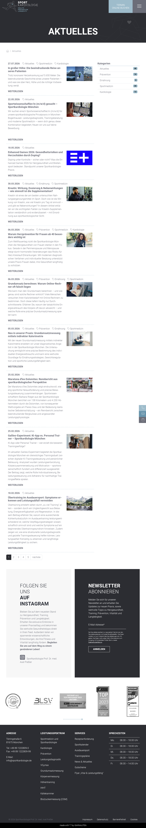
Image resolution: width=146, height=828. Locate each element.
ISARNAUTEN (80, 825)
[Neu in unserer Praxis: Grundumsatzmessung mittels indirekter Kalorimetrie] (79, 338)
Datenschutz (102, 819)
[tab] (64, 719)
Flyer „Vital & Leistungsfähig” (89, 773)
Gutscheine (80, 767)
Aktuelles (104, 68)
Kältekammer (47, 793)
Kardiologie (105, 92)
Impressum (87, 819)
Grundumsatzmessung (51, 770)
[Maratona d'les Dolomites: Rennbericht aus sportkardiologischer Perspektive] (79, 384)
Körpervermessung (49, 776)
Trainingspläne (82, 756)
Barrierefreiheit (119, 819)
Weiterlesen (15, 91)
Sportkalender (82, 744)
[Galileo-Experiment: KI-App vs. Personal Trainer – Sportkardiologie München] (79, 441)
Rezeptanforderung (84, 739)
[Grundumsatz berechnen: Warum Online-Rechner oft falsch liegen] (79, 289)
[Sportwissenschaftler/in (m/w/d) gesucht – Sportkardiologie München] (79, 109)
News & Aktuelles (83, 761)
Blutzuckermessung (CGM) (53, 799)
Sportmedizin (106, 86)
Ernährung (105, 80)
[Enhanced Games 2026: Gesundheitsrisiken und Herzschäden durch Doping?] (79, 157)
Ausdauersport (82, 750)
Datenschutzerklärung (95, 642)
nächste (36, 557)
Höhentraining (47, 782)
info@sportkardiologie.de (19, 760)
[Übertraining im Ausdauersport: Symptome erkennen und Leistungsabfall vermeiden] (79, 503)
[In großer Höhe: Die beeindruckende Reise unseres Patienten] (79, 73)
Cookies (133, 819)
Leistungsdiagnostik (50, 759)
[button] (139, 6)
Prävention (105, 74)
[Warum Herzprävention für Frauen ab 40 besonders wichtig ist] (79, 239)
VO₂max (44, 765)
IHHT (43, 788)
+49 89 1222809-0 (19, 748)
